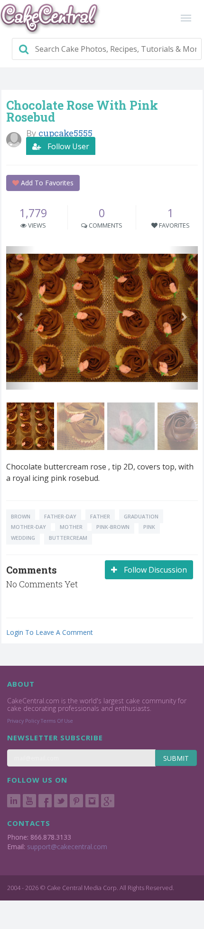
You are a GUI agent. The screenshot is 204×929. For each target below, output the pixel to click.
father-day (60, 516)
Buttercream (68, 537)
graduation (141, 516)
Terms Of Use (57, 721)
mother (71, 526)
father (100, 516)
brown (20, 516)
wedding (23, 537)
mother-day (28, 526)
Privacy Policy (23, 721)
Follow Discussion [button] (154, 570)
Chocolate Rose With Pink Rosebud (82, 111)
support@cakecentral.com (67, 846)
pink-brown (113, 526)
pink (149, 526)
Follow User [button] (67, 146)
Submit (176, 758)
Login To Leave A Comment (49, 632)
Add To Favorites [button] (46, 182)
